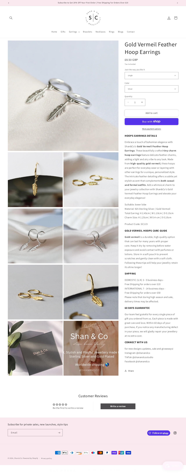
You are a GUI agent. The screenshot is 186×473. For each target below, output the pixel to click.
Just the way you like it (135, 69)
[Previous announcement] (8, 3)
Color (127, 83)
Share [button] (131, 370)
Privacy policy (46, 458)
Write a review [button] (118, 406)
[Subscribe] (59, 432)
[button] (11, 18)
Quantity (128, 96)
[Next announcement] (177, 3)
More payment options (151, 128)
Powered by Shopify (30, 458)
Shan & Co (18, 458)
